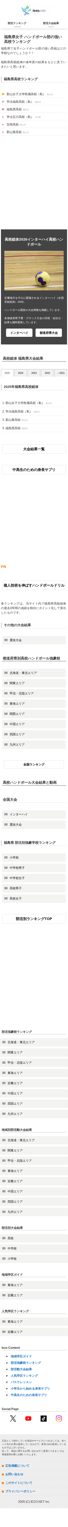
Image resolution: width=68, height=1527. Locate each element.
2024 (20, 373)
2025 (7, 373)
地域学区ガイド (21, 1356)
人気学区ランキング (24, 1375)
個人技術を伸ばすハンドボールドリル (34, 585)
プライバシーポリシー (20, 1491)
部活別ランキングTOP (34, 919)
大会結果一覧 (34, 449)
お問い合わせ (14, 1474)
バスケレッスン (21, 1382)
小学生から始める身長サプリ (30, 1388)
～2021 (61, 373)
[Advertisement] (34, 182)
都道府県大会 (49, 332)
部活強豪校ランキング (26, 1362)
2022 (47, 373)
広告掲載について (17, 1465)
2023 (34, 373)
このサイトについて (18, 1482)
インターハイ (19, 332)
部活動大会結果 (21, 1369)
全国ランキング (34, 764)
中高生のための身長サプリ (34, 470)
